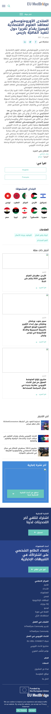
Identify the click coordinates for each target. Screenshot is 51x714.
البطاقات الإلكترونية (40, 600)
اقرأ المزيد (42, 287)
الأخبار (46, 585)
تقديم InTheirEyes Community (36, 626)
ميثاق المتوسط (42, 674)
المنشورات (44, 592)
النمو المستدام (42, 240)
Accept (32, 710)
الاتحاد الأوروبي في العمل (37, 636)
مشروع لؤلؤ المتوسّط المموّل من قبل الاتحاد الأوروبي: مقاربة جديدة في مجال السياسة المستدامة (33, 384)
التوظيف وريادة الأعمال (23, 235)
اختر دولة (28, 14)
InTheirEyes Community (39, 631)
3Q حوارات (44, 604)
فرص (46, 657)
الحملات (45, 663)
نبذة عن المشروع (42, 669)
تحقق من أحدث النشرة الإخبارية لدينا (29, 494)
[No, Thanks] (48, 706)
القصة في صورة (42, 612)
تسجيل (40, 532)
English (25, 169)
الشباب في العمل (40, 622)
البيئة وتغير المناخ (41, 235)
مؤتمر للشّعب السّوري (40, 651)
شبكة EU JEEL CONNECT (38, 641)
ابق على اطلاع (40, 569)
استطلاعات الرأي (42, 616)
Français (25, 177)
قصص (46, 596)
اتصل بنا (45, 679)
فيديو (46, 608)
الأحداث (46, 589)
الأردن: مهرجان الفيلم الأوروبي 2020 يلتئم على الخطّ (35, 278)
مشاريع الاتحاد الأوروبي (39, 646)
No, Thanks (21, 710)
